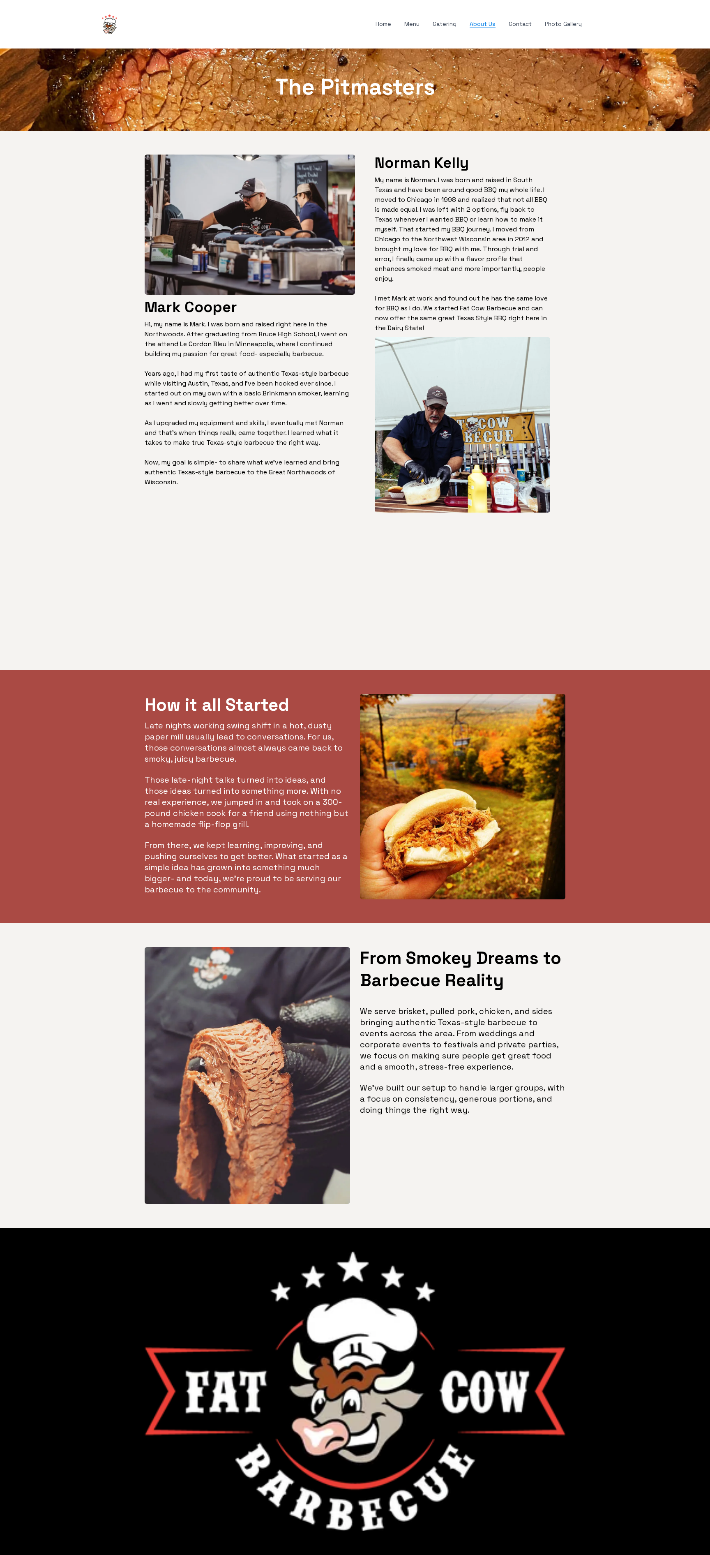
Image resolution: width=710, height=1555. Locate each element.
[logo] (109, 24)
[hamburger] (127, 22)
